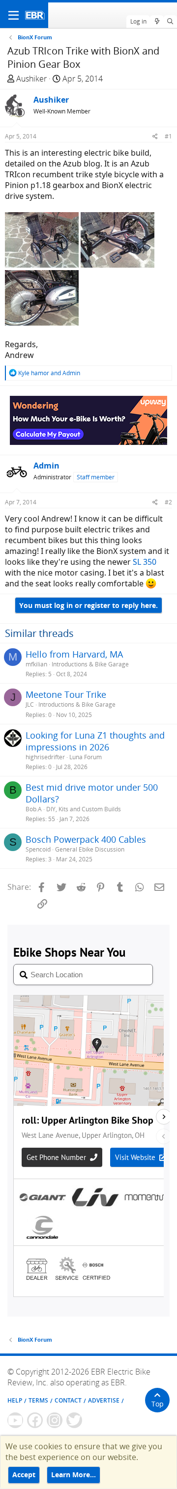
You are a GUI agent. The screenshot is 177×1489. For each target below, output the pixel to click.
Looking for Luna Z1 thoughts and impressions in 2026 (95, 741)
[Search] (170, 21)
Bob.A (34, 809)
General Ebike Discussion (89, 849)
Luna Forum (85, 757)
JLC (30, 704)
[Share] (155, 136)
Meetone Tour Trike (66, 694)
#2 (168, 502)
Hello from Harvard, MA (74, 654)
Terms (38, 1400)
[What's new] (156, 21)
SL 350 (144, 561)
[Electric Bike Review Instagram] (54, 1420)
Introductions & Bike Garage (90, 664)
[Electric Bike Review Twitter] (74, 1420)
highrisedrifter (45, 757)
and (49, 373)
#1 (168, 136)
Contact (68, 1400)
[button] (13, 15)
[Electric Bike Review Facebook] (35, 1420)
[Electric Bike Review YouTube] (15, 1420)
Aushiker (31, 78)
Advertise (103, 1400)
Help (14, 1400)
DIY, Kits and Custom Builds (83, 809)
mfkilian (36, 664)
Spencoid (38, 849)
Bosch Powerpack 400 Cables (86, 839)
